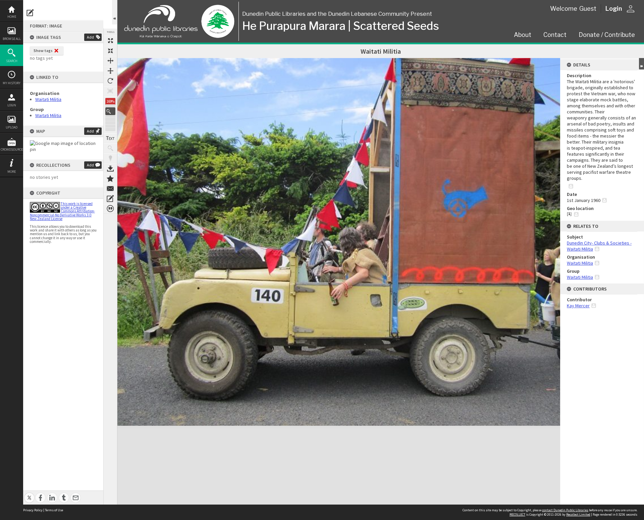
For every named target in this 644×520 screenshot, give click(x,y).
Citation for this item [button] (110, 209)
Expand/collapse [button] (641, 63)
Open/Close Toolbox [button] (114, 12)
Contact (555, 34)
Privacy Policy (33, 510)
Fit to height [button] (110, 71)
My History (11, 83)
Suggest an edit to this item (30, 12)
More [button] (11, 171)
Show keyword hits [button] (110, 148)
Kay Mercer (578, 306)
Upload (11, 127)
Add (90, 37)
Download (110, 168)
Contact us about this (110, 189)
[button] (110, 111)
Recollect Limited (578, 514)
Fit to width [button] (110, 61)
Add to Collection (110, 178)
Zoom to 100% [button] (110, 91)
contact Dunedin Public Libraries (565, 510)
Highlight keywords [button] (110, 158)
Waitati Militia (48, 99)
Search (11, 61)
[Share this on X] (29, 494)
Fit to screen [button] (110, 51)
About (522, 34)
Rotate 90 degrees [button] (110, 81)
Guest (587, 8)
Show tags (43, 50)
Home (11, 16)
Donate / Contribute (607, 34)
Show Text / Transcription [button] (110, 138)
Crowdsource (12, 149)
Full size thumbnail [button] (110, 41)
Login (11, 105)
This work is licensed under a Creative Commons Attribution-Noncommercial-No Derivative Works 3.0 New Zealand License (62, 211)
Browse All (12, 39)
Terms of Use (54, 510)
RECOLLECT (517, 514)
